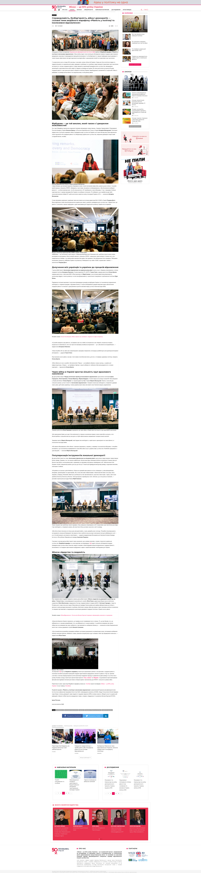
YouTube (88, 683)
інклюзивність (60, 710)
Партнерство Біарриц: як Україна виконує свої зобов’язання (60, 747)
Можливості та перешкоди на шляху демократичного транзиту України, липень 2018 (140, 784)
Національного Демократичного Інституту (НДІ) (82, 52)
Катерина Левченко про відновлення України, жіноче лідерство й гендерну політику (107, 748)
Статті (58, 11)
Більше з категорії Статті (81, 725)
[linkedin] (105, 716)
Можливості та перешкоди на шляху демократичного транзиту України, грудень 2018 (111, 784)
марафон (81, 710)
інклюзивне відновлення (71, 710)
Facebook (68, 686)
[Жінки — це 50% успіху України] (59, 8)
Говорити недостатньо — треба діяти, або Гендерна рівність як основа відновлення (84, 748)
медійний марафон (107, 710)
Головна (53, 11)
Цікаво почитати (57, 725)
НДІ (91, 543)
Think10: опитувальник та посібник (59, 781)
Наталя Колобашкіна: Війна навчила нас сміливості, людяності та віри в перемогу (82, 336)
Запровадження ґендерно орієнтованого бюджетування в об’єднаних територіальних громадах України (74, 785)
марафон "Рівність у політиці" (93, 710)
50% (53, 26)
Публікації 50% (68, 725)
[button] (99, 836)
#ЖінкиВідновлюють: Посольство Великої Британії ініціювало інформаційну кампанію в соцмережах (86, 615)
